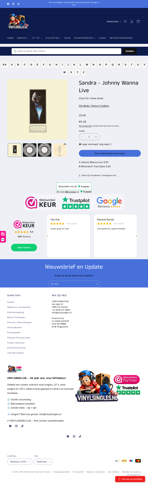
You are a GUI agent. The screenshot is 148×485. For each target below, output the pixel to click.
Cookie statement (16, 343)
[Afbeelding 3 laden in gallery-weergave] (44, 150)
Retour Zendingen (16, 317)
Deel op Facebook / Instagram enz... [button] (100, 175)
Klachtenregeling (15, 312)
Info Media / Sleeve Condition (94, 106)
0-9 (4, 64)
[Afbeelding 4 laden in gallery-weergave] (59, 150)
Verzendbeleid (113, 472)
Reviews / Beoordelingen (19, 322)
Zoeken (130, 51)
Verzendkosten (85, 126)
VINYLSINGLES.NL (26, 472)
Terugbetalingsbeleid (61, 472)
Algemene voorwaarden (19, 307)
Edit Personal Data (16, 348)
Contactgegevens (134, 475)
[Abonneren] (97, 284)
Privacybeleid (14, 332)
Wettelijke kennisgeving (131, 472)
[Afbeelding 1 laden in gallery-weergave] (14, 150)
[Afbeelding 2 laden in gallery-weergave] (29, 150)
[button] (22, 38)
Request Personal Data (18, 338)
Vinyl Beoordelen (15, 353)
